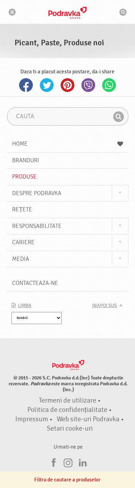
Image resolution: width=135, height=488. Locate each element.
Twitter (47, 85)
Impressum (31, 419)
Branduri (25, 160)
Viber (88, 85)
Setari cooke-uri (70, 428)
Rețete (22, 209)
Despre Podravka (36, 193)
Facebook (26, 85)
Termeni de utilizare (67, 400)
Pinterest (67, 85)
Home (20, 143)
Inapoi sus (104, 306)
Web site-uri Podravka (88, 419)
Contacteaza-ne (35, 283)
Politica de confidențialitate (67, 410)
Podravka (67, 12)
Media (20, 259)
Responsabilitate (37, 226)
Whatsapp (109, 85)
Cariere (23, 242)
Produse (24, 176)
